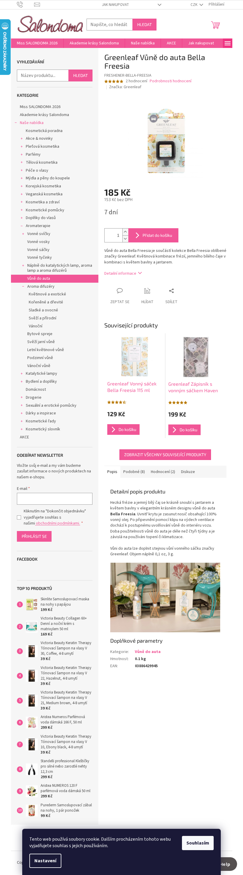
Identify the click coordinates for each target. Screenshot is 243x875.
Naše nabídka (32, 123)
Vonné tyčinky (39, 257)
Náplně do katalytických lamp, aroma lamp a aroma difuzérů (59, 268)
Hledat (144, 24)
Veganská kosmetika (44, 194)
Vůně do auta (38, 279)
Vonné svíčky (38, 234)
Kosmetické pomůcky (45, 210)
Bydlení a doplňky (41, 382)
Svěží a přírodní (42, 318)
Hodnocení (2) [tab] (163, 472)
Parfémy (33, 154)
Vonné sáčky (38, 250)
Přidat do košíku (157, 235)
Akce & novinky (39, 138)
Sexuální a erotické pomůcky (51, 405)
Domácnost (36, 390)
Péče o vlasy (37, 170)
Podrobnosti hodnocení (170, 81)
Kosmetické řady (41, 421)
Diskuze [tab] (188, 472)
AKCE (24, 437)
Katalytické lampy (41, 374)
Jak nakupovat (115, 4)
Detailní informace (120, 273)
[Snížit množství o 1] (125, 238)
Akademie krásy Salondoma (44, 115)
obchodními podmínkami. (57, 523)
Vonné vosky (38, 242)
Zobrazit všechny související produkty (165, 454)
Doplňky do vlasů (41, 218)
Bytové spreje (39, 334)
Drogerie (33, 397)
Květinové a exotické (47, 294)
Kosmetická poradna (44, 131)
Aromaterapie (38, 226)
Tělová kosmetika (41, 162)
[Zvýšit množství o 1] (125, 232)
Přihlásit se (34, 536)
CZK (194, 4)
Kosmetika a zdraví (43, 202)
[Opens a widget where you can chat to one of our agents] (220, 864)
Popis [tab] (112, 472)
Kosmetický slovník (43, 429)
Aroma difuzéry (41, 286)
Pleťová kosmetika (42, 146)
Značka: (125, 87)
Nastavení (45, 861)
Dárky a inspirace (41, 413)
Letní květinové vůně (45, 350)
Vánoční (35, 326)
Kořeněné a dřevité (46, 302)
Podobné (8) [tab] (134, 472)
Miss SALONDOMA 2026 (40, 107)
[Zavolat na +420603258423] (25, 4)
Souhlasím (197, 843)
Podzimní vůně (40, 358)
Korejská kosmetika (43, 186)
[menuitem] (37, 43)
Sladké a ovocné (43, 310)
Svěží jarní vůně (41, 342)
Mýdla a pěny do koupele (48, 178)
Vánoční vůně (38, 366)
